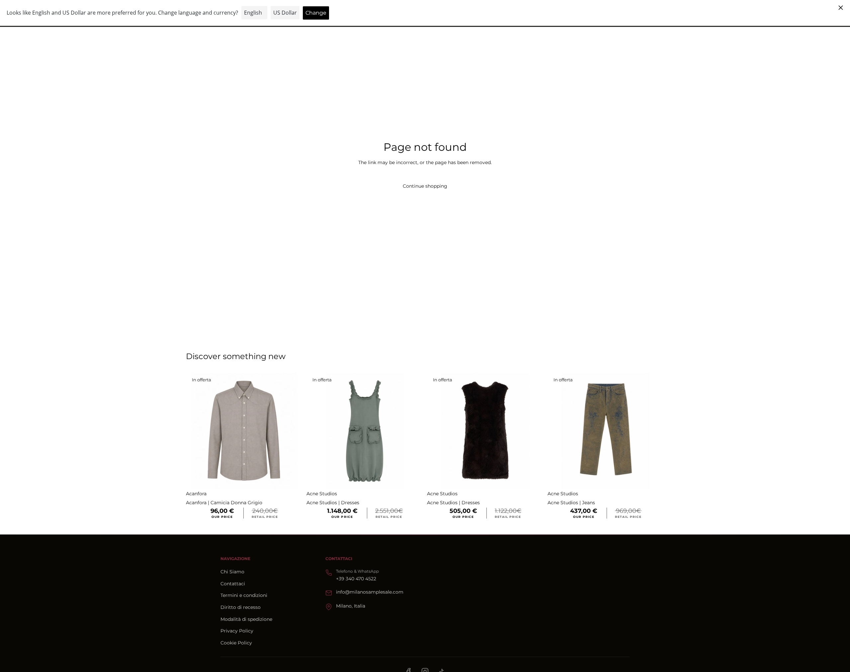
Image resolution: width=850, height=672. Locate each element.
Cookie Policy (236, 643)
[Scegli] (292, 479)
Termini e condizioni (243, 595)
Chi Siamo (232, 572)
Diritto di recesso (240, 607)
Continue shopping (425, 186)
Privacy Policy (236, 631)
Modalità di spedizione (246, 619)
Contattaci (232, 584)
